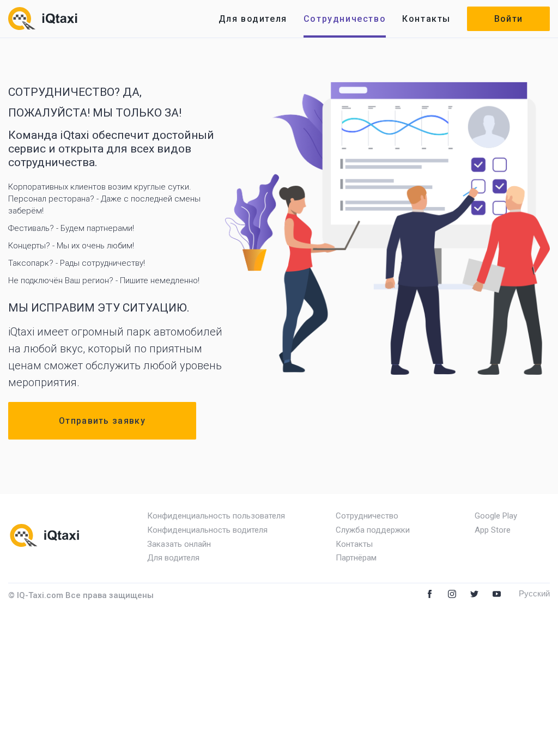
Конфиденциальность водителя (207, 530)
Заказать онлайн (179, 544)
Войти (508, 19)
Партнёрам (356, 558)
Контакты (426, 19)
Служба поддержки (373, 530)
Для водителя (253, 19)
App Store (493, 530)
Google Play (496, 516)
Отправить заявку (102, 421)
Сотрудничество (345, 19)
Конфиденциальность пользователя (216, 516)
